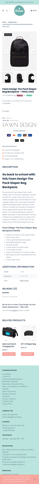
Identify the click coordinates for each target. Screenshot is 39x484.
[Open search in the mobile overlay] (7, 10)
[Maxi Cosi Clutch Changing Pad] (10, 333)
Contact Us (6, 376)
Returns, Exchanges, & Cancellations (15, 386)
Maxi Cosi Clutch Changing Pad (9, 345)
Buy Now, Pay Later (9, 394)
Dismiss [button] (34, 479)
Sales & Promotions (9, 391)
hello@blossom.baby (14, 417)
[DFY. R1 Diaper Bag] (29, 333)
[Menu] (3, 10)
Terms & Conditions (9, 399)
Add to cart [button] (9, 354)
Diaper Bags (14, 120)
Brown (26, 280)
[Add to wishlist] (15, 327)
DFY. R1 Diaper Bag (28, 344)
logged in (14, 310)
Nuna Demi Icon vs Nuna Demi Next (14, 454)
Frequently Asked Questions (12, 379)
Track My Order (7, 401)
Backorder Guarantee (10, 381)
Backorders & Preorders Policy (13, 384)
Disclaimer (6, 396)
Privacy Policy (7, 404)
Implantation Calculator (10, 474)
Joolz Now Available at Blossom (13, 464)
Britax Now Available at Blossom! (13, 462)
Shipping (5, 389)
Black (22, 280)
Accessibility (6, 374)
